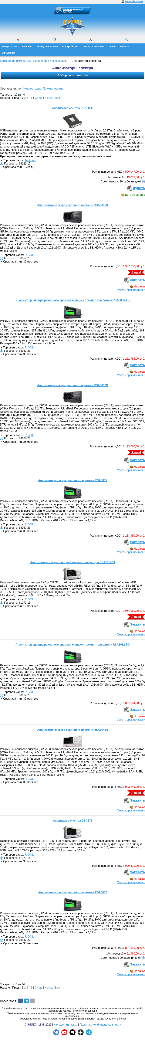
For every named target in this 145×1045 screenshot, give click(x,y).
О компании (8, 53)
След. (38, 97)
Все (57, 97)
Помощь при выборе (47, 46)
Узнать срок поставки (131, 289)
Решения (27, 46)
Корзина (67, 9)
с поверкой (116, 177)
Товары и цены (10, 46)
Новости (124, 46)
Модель (28, 88)
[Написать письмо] (54, 39)
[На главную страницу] (72, 26)
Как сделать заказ (65, 1024)
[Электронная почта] (32, 1001)
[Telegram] (26, 1001)
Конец (49, 97)
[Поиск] (126, 39)
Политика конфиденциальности (100, 1024)
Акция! (136, 272)
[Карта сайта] (90, 39)
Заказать (137, 280)
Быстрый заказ (70, 46)
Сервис (112, 46)
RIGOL (29, 254)
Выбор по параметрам (73, 75)
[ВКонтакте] (20, 1001)
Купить (139, 188)
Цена (38, 88)
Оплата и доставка (93, 46)
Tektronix (30, 160)
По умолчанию (53, 88)
